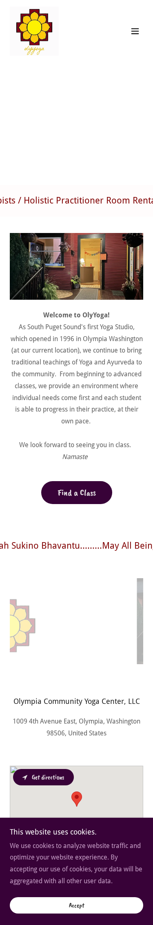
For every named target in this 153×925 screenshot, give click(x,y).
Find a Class (77, 492)
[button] (135, 31)
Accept (76, 905)
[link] (34, 31)
